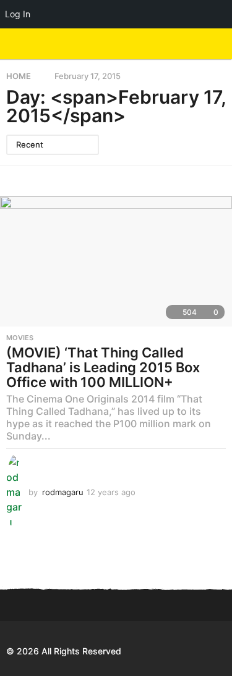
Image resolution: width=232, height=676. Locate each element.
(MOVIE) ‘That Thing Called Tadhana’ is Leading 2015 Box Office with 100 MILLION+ (103, 367)
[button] (196, 43)
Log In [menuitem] (17, 14)
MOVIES (19, 337)
